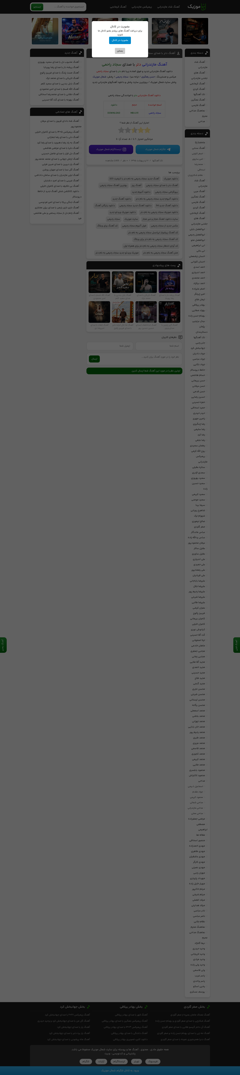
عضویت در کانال (120, 40)
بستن (120, 51)
